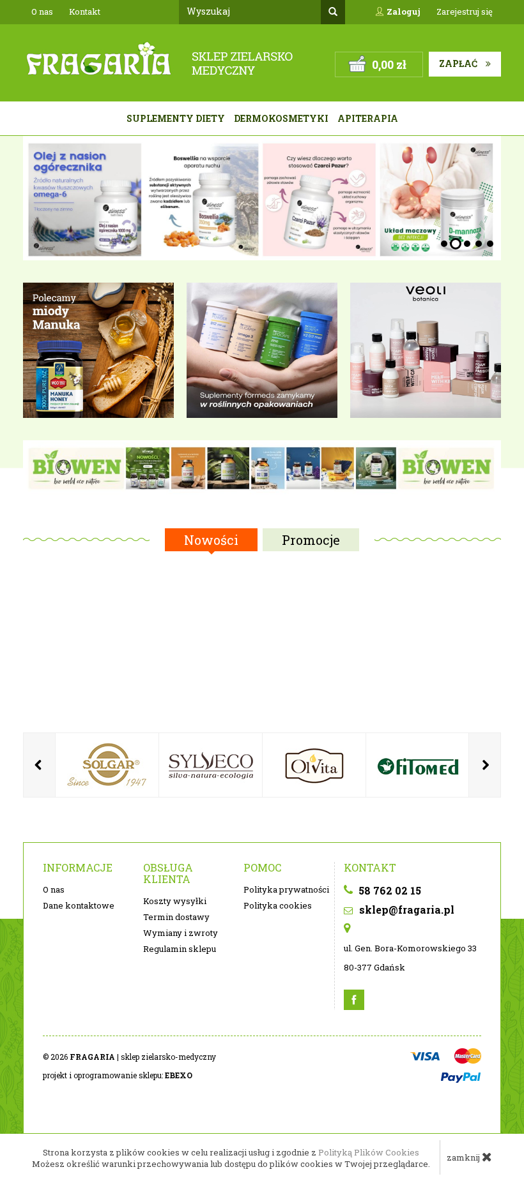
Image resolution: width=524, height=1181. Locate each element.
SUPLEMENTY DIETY (176, 118)
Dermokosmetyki (281, 118)
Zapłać (459, 63)
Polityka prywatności (286, 889)
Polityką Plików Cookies (368, 1152)
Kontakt (84, 11)
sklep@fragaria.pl (405, 909)
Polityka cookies (277, 905)
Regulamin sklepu (179, 948)
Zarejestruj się (464, 11)
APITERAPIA (367, 118)
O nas (42, 11)
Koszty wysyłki (174, 901)
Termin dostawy (176, 917)
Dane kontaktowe (78, 905)
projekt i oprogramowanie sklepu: (117, 1075)
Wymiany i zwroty (180, 933)
